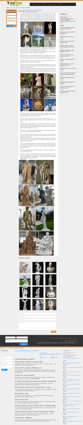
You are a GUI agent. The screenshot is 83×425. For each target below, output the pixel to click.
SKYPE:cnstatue (63, 17)
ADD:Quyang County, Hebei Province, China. (72, 358)
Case (55, 4)
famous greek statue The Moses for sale (72, 408)
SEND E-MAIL (56, 357)
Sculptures (44, 4)
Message (50, 4)
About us (38, 4)
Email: (71, 340)
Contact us (60, 4)
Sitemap (76, 342)
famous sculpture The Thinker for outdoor (72, 393)
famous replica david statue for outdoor (72, 371)
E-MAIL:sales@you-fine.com (66, 16)
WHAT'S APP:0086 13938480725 (67, 18)
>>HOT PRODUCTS (43, 352)
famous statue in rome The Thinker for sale (72, 401)
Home (34, 4)
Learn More (38, 269)
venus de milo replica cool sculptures (30, 10)
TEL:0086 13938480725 (65, 20)
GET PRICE (44, 357)
